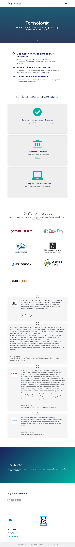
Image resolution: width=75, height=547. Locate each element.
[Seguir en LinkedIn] (9, 500)
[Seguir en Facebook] (19, 500)
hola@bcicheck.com (13, 536)
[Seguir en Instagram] (12, 500)
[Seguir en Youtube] (16, 500)
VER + (37, 126)
